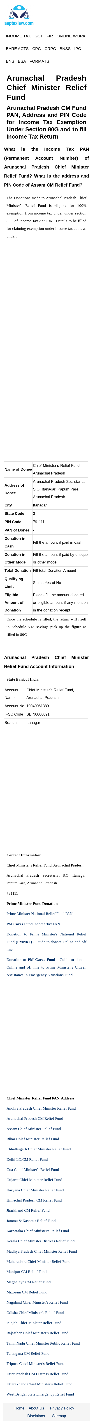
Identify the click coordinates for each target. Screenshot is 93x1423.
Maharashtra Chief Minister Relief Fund (38, 1261)
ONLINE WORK (71, 36)
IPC (77, 48)
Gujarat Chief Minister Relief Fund (34, 1180)
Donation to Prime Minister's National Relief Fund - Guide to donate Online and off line (46, 942)
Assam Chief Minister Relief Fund (34, 1129)
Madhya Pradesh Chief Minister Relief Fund (42, 1251)
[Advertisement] (46, 289)
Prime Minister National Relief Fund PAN (39, 914)
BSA (22, 61)
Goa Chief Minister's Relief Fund (33, 1170)
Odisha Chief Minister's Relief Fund (35, 1313)
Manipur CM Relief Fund (27, 1272)
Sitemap (59, 1416)
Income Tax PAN (33, 924)
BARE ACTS (17, 48)
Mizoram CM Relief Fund (27, 1292)
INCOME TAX (18, 36)
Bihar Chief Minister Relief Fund (33, 1139)
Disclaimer (36, 1416)
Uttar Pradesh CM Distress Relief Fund (37, 1374)
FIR (49, 36)
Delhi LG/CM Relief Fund (27, 1159)
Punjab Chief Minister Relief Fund (34, 1323)
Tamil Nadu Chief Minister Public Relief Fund (43, 1343)
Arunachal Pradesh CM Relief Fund (35, 1118)
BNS (10, 61)
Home (19, 1408)
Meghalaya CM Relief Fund (29, 1282)
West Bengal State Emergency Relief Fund (40, 1394)
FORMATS (39, 61)
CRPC (50, 48)
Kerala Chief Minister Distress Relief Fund (41, 1241)
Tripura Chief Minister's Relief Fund (35, 1363)
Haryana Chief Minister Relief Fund (35, 1190)
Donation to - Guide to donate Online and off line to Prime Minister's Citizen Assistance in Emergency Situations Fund (46, 967)
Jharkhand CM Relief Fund (28, 1210)
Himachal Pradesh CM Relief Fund (34, 1200)
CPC (36, 48)
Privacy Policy (62, 1408)
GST (39, 36)
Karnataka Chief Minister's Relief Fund (38, 1231)
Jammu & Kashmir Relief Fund (31, 1221)
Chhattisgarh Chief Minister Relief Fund (39, 1149)
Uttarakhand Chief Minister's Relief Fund (39, 1384)
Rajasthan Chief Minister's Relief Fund (37, 1333)
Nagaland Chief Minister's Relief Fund (37, 1302)
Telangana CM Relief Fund (28, 1353)
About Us (36, 1408)
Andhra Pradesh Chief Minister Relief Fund (41, 1108)
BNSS (65, 48)
